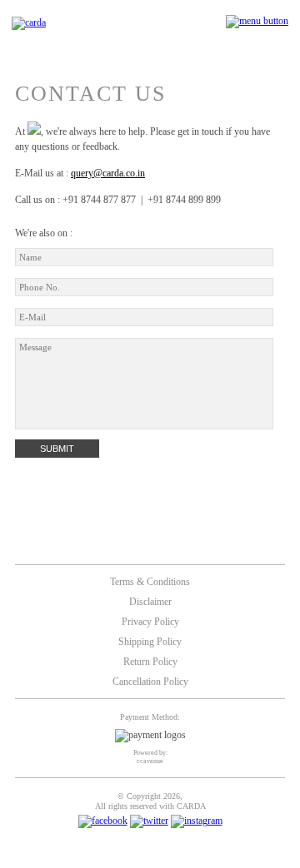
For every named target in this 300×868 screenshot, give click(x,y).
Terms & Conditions (150, 582)
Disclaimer (150, 602)
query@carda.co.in (108, 173)
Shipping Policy (150, 641)
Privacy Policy (150, 621)
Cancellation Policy (150, 681)
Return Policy (150, 661)
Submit (57, 449)
